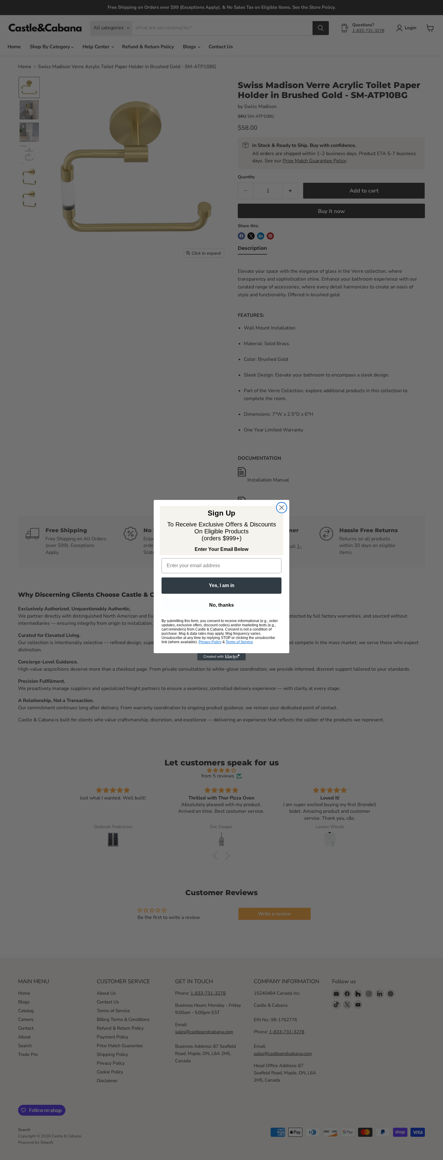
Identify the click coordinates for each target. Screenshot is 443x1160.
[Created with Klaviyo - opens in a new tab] (221, 656)
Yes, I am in (221, 585)
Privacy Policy (210, 642)
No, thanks (221, 605)
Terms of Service (239, 642)
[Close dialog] (281, 507)
